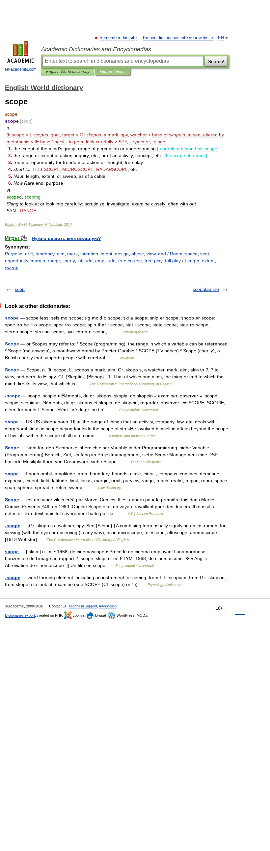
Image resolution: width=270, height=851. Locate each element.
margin (38, 260)
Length (192, 260)
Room (176, 253)
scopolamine (206, 289)
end (162, 253)
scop (20, 289)
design (122, 253)
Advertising (108, 606)
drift (29, 253)
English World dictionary (68, 71)
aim (61, 253)
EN (221, 37)
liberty (69, 260)
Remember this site (118, 37)
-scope (12, 395)
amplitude (105, 260)
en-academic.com (21, 69)
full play (173, 260)
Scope (12, 343)
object (137, 253)
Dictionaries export (20, 615)
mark (72, 253)
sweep (11, 267)
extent (208, 260)
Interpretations (112, 71)
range (54, 260)
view (151, 253)
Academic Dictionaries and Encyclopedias (96, 49)
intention (89, 253)
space (191, 253)
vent (204, 253)
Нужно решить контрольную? (66, 238)
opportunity (16, 260)
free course (130, 260)
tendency (45, 253)
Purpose (13, 253)
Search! (216, 61)
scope (12, 317)
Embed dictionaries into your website (178, 37)
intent (106, 253)
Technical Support (82, 606)
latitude (85, 260)
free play (153, 260)
